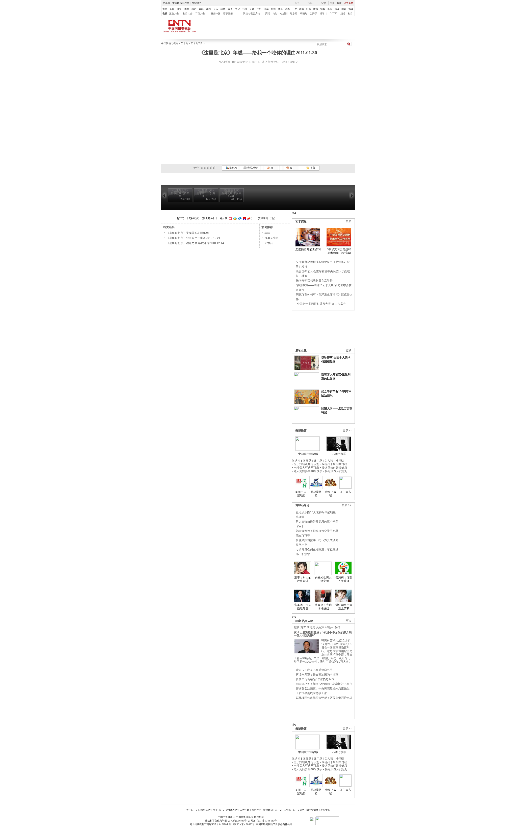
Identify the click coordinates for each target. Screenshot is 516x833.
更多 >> (347, 505)
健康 (280, 9)
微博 (315, 9)
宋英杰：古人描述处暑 (302, 606)
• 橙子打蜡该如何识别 (305, 464)
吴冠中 (320, 627)
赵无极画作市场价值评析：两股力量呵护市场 (324, 697)
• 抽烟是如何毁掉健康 (333, 467)
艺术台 (184, 43)
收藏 (312, 167)
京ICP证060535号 (237, 820)
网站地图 (196, 3)
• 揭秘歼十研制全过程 (333, 464)
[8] (211, 167)
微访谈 (296, 460)
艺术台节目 (197, 43)
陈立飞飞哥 (303, 535)
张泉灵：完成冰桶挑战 (323, 606)
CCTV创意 (298, 810)
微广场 (318, 460)
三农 (294, 9)
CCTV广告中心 (283, 810)
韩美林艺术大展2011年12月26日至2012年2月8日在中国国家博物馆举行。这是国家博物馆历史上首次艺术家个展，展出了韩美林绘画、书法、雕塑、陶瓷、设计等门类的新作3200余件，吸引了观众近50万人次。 (323, 651)
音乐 (215, 9)
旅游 (273, 9)
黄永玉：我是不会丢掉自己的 (314, 670)
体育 (186, 9)
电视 (164, 13)
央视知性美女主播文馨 (323, 579)
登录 (323, 3)
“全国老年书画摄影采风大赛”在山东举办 (321, 303)
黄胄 (303, 627)
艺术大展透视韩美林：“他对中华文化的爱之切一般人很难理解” (323, 634)
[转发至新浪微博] (248, 218)
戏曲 (208, 9)
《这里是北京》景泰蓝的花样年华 (187, 233)
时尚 (287, 9)
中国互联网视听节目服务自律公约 (274, 824)
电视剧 (283, 13)
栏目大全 (187, 13)
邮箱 (343, 9)
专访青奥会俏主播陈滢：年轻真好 (317, 549)
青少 (230, 9)
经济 (179, 9)
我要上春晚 (330, 493)
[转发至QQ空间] (234, 218)
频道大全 (174, 13)
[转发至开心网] (230, 218)
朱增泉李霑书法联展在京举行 (314, 280)
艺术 (244, 9)
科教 (223, 9)
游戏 (351, 9)
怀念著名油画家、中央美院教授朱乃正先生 (323, 688)
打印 (180, 218)
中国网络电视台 (180, 3)
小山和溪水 (303, 554)
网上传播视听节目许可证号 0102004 (209, 824)
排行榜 (233, 167)
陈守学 (300, 517)
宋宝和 (300, 526)
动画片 (303, 13)
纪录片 (293, 13)
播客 (322, 13)
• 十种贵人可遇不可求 (306, 467)
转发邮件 (208, 218)
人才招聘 (245, 810)
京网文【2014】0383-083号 (262, 820)
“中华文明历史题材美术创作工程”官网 (339, 251)
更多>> (347, 430)
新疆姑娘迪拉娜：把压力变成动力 (317, 540)
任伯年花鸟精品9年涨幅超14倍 (315, 679)
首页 (164, 9)
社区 (308, 9)
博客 (322, 9)
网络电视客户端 (251, 13)
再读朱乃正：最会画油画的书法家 (317, 674)
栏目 (350, 13)
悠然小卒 (301, 544)
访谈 (336, 9)
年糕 (267, 233)
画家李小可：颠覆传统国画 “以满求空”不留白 (324, 683)
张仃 (337, 627)
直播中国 (216, 13)
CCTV (333, 13)
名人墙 (329, 460)
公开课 (313, 13)
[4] (205, 167)
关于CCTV (192, 810)
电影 (275, 13)
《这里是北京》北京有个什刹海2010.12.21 (193, 238)
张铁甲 (329, 627)
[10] (214, 167)
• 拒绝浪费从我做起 (335, 471)
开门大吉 (345, 492)
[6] (208, 167)
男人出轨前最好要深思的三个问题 (317, 521)
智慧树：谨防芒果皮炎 (343, 579)
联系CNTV (232, 810)
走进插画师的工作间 (308, 249)
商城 (301, 9)
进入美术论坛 (270, 62)
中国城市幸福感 (308, 454)
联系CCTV (205, 810)
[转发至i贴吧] (244, 218)
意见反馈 (252, 167)
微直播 (307, 460)
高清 (267, 13)
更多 (349, 221)
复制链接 (193, 218)
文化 (237, 9)
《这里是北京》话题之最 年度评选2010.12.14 (195, 243)
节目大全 (200, 13)
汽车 (266, 9)
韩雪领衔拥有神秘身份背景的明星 (317, 530)
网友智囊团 (312, 810)
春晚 (201, 9)
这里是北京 (271, 238)
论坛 (329, 9)
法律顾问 (268, 810)
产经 (259, 9)
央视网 (166, 3)
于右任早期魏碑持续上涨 (311, 693)
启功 (297, 627)
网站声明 (256, 810)
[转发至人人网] (239, 218)
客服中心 (325, 810)
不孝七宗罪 (339, 454)
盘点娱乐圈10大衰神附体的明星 (316, 512)
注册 (332, 3)
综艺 (193, 9)
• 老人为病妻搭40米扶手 (307, 471)
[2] (202, 167)
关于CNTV (218, 810)
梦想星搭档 (316, 493)
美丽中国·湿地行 (301, 493)
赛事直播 (228, 13)
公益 (252, 9)
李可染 (311, 627)
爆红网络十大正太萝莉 (343, 606)
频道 (342, 13)
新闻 (172, 9)
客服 (339, 3)
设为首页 (348, 3)
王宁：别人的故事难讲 (302, 579)
